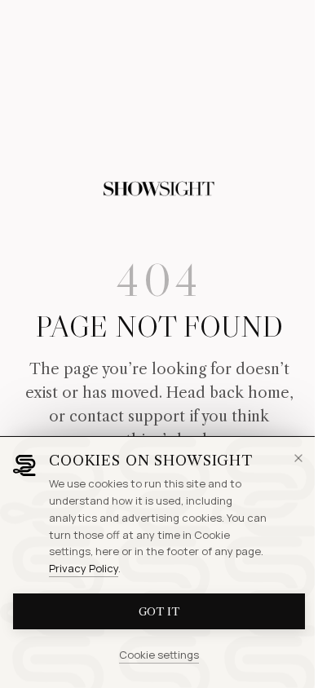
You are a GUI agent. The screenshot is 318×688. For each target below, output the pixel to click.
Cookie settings (159, 654)
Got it (159, 611)
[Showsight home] (159, 189)
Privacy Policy (83, 568)
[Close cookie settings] (298, 458)
